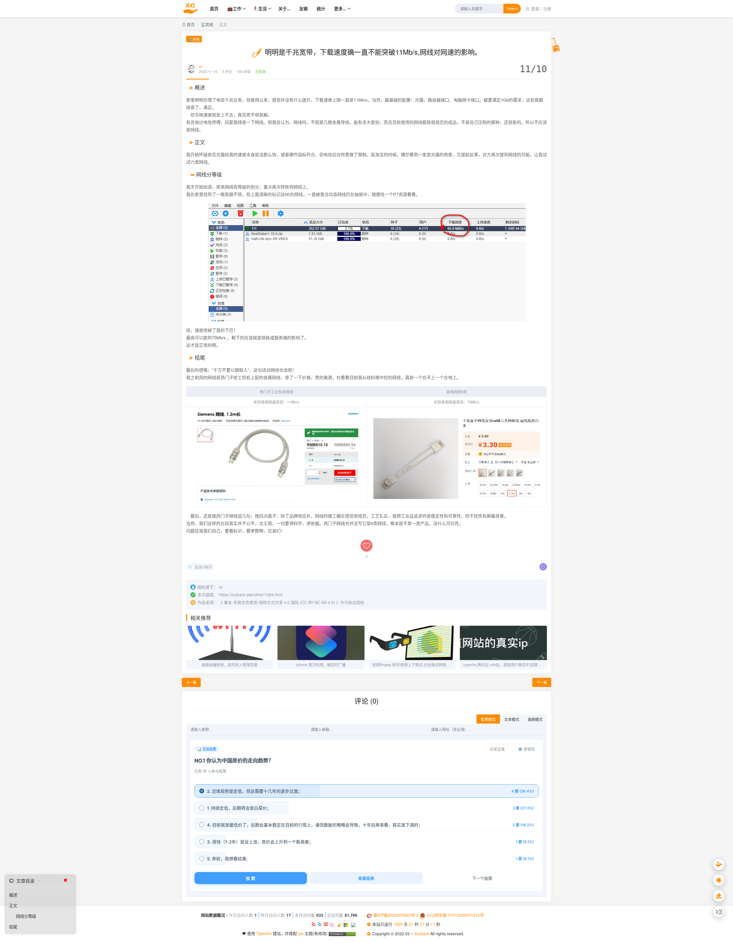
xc (200, 66)
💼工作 (234, 8)
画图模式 (535, 719)
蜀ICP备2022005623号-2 (396, 915)
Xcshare (422, 933)
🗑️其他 (206, 24)
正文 (13, 905)
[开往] (354, 924)
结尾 (13, 927)
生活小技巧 (203, 566)
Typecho (264, 933)
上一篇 (191, 682)
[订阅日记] (320, 924)
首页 (214, 8)
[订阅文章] (314, 924)
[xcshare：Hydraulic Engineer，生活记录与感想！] (192, 8)
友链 (303, 8)
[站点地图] (327, 924)
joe (301, 933)
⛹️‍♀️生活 (260, 8)
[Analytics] (340, 924)
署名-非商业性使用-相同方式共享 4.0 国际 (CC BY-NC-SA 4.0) (279, 602)
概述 (13, 895)
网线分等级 (26, 916)
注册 (547, 8)
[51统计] (333, 924)
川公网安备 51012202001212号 (455, 915)
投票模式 (488, 719)
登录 (535, 8)
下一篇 (542, 682)
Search (512, 9)
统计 (321, 8)
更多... (340, 8)
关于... (284, 8)
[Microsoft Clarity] (347, 924)
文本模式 (511, 719)
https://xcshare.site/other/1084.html (251, 594)
